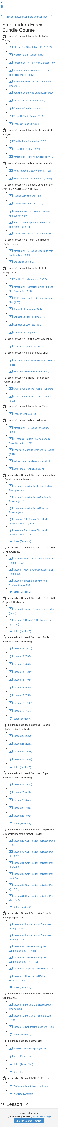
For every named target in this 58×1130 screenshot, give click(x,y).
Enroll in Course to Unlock (29, 1120)
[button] (2, 3)
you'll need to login (42, 1116)
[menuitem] (2, 7)
